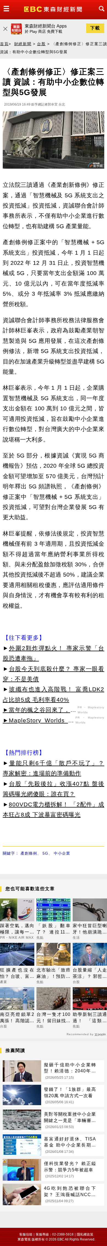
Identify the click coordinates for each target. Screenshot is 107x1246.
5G (45, 853)
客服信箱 (25, 1234)
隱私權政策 (85, 1234)
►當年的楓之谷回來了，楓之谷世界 (39, 711)
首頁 (4, 44)
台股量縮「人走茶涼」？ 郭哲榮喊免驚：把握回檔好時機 (90, 973)
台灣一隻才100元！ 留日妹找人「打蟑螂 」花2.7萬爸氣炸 (53, 1018)
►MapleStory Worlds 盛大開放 (38, 721)
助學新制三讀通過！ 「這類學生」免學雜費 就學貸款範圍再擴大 (90, 1018)
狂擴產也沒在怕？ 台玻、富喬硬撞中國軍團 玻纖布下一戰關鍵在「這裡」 (17, 973)
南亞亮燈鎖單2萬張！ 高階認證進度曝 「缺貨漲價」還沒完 (17, 1018)
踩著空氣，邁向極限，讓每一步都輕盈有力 (17, 929)
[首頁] (53, 8)
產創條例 (29, 853)
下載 (95, 28)
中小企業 (62, 853)
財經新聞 (23, 44)
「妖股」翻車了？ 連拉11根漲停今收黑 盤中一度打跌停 (53, 929)
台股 (41, 44)
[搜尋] (100, 13)
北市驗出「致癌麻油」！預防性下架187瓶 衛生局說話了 (53, 973)
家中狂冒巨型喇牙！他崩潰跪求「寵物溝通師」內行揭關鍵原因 (90, 929)
